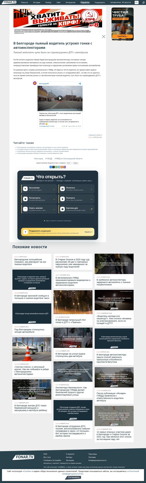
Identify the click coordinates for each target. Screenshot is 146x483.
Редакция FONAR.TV (95, 135)
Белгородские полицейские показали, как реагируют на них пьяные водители (42, 147)
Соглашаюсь (74, 477)
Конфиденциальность (97, 460)
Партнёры (92, 454)
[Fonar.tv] (8, 2)
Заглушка (70, 460)
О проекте (70, 454)
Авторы (69, 457)
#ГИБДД (48, 158)
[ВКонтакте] (51, 167)
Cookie (27, 471)
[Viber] (64, 167)
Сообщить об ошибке (52, 460)
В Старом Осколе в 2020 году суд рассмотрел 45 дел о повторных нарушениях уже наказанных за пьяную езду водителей (57, 149)
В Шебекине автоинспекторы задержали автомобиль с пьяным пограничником (43, 151)
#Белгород (38, 158)
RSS (45, 454)
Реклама (92, 457)
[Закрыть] (103, 36)
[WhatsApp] (56, 167)
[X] (53, 167)
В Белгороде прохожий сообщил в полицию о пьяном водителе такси (40, 153)
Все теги (47, 457)
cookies (62, 467)
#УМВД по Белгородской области (68, 158)
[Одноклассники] (62, 167)
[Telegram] (59, 167)
